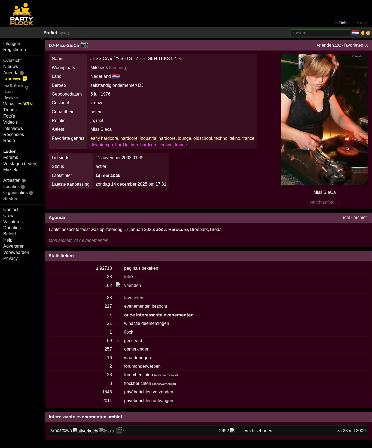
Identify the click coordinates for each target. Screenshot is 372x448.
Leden (10, 151)
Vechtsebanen (258, 430)
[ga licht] (363, 33)
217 (108, 306)
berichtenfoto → (324, 202)
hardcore (129, 138)
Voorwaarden (16, 252)
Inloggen (11, 43)
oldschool (202, 138)
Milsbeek (99, 67)
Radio (9, 140)
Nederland (100, 76)
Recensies (13, 134)
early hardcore (104, 138)
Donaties (12, 228)
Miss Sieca (101, 129)
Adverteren (14, 246)
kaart (9, 92)
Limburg (118, 67)
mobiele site (343, 23)
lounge (184, 138)
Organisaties (15, 192)
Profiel (50, 32)
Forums (10, 157)
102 (108, 285)
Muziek (10, 169)
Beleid (9, 234)
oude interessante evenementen (159, 315)
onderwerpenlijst (166, 375)
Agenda (11, 72)
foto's (129, 276)
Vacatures (13, 221)
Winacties (18, 104)
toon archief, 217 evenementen (78, 240)
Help (8, 240)
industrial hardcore (158, 138)
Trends (10, 110)
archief (360, 217)
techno (220, 138)
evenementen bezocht (145, 306)
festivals (11, 98)
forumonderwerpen (142, 366)
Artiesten (11, 180)
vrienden (325, 45)
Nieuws (10, 66)
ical (346, 217)
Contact (10, 209)
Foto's (9, 116)
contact (362, 23)
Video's (10, 122)
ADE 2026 (13, 79)
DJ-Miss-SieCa (64, 45)
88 (109, 297)
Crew (8, 215)
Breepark (199, 229)
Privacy (10, 258)
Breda (216, 229)
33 (109, 276)
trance (248, 138)
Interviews (13, 128)
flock (128, 332)
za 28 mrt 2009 (351, 430)
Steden (10, 198)
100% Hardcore (172, 229)
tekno (235, 138)
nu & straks (14, 85)
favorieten (353, 45)
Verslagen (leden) (20, 163)
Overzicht (12, 60)
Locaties (11, 186)
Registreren (14, 49)
